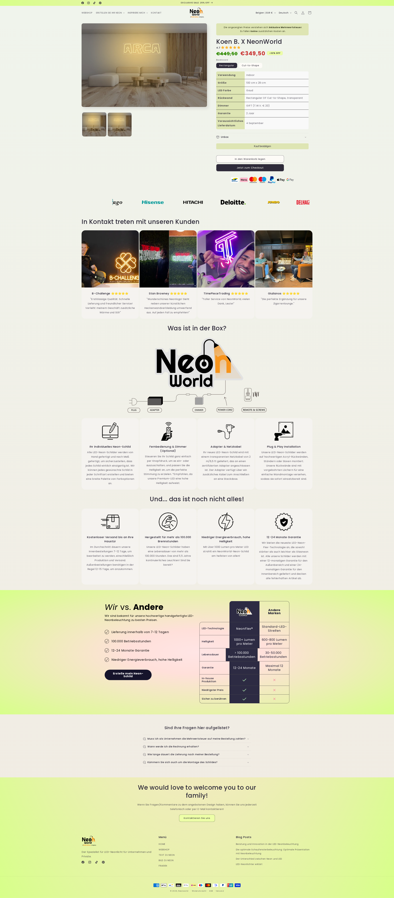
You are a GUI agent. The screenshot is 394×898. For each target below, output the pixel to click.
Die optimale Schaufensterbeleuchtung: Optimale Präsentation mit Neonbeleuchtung (273, 851)
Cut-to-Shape (250, 65)
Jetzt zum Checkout (250, 167)
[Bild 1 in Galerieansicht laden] (94, 124)
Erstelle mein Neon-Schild (128, 675)
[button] (110, 13)
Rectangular (226, 65)
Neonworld (183, 891)
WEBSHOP (164, 849)
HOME (162, 844)
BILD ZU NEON (166, 860)
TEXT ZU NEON (167, 855)
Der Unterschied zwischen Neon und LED (259, 858)
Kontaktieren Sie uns (197, 818)
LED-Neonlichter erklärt (249, 864)
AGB (211, 891)
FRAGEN (163, 865)
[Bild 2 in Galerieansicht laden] (120, 124)
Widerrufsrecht (199, 891)
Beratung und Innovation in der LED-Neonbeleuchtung (267, 844)
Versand (220, 891)
